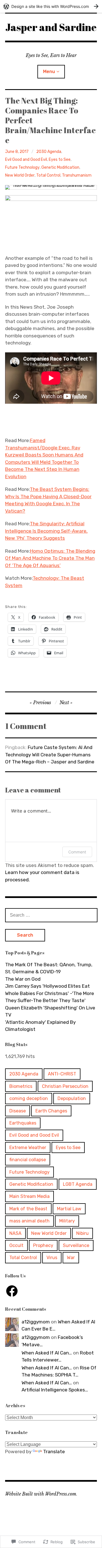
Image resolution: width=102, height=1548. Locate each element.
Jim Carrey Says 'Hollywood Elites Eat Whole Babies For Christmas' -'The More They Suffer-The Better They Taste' (49, 993)
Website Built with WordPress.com (40, 1494)
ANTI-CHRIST (62, 1074)
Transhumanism (77, 175)
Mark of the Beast (28, 1208)
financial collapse (27, 1159)
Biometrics (20, 1086)
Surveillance (76, 1245)
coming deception (28, 1098)
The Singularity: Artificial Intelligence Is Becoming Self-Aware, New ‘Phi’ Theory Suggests (46, 531)
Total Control (48, 175)
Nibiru (82, 1233)
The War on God (23, 979)
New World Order (20, 175)
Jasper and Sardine (51, 27)
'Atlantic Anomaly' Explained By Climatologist (40, 1025)
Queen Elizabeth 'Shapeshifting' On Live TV (50, 1011)
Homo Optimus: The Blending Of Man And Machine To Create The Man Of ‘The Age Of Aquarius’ (50, 558)
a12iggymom (36, 1322)
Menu (49, 71)
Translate (54, 1451)
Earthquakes (22, 1123)
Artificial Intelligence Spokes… (55, 1390)
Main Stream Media (29, 1196)
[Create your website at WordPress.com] (51, 6)
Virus (51, 1257)
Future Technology (22, 167)
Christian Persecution (65, 1086)
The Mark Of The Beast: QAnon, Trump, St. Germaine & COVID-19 (48, 968)
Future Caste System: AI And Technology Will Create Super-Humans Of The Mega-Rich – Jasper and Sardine (49, 755)
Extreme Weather (27, 1147)
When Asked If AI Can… (47, 1353)
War (71, 1257)
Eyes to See (60, 159)
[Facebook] (12, 1291)
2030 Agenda (48, 151)
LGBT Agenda (77, 1184)
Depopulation (72, 1098)
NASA (15, 1233)
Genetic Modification (60, 167)
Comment (77, 851)
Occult (16, 1245)
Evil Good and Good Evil (26, 159)
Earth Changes (51, 1111)
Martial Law (69, 1208)
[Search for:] (51, 915)
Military (67, 1221)
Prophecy (43, 1245)
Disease (17, 1111)
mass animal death (29, 1221)
